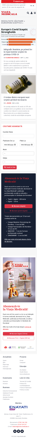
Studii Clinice (24, 372)
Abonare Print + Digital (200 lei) (19, 338)
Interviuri (5, 366)
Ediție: (5, 158)
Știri (4, 362)
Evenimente (7, 378)
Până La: (23, 141)
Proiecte (23, 357)
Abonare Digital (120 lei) (19, 334)
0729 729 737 (22, 424)
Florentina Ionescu (12, 57)
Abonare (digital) (19, 206)
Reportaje (6, 364)
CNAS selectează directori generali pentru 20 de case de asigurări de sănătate (13, 7)
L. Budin (8, 103)
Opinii (4, 360)
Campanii (22, 362)
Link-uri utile (24, 378)
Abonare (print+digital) (19, 211)
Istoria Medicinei (25, 374)
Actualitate (7, 357)
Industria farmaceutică (10, 391)
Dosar (21, 360)
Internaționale (7, 368)
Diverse (5, 383)
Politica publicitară (25, 387)
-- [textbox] (4, 153)
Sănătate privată (8, 393)
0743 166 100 (22, 422)
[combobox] (18, 153)
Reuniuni (5, 381)
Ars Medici (23, 370)
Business (6, 387)
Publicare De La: (9, 141)
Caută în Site (10, 167)
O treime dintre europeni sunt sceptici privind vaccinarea (16, 98)
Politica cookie (24, 390)
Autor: (5, 149)
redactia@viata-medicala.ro (20, 426)
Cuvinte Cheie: (8, 132)
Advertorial (6, 395)
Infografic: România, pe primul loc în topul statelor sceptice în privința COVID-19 (18, 52)
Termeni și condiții (25, 381)
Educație (23, 366)
